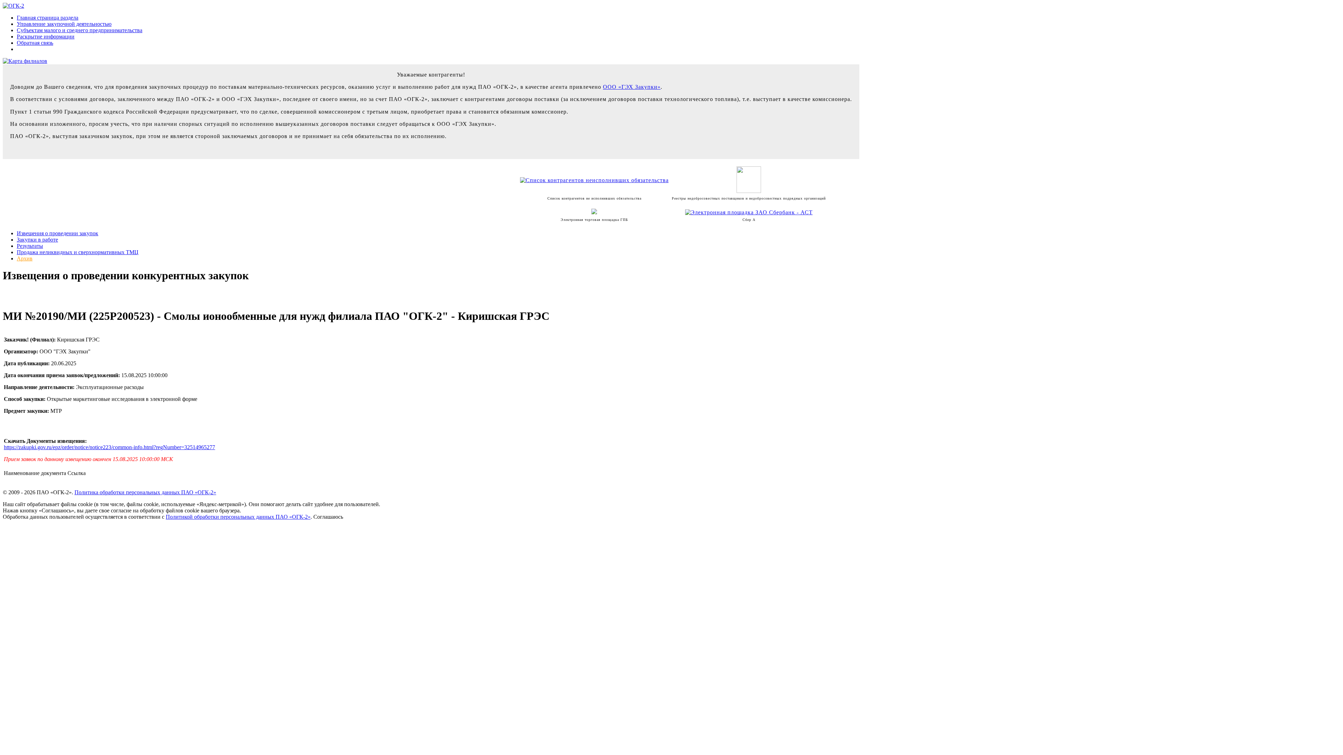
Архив (25, 258)
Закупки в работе (37, 240)
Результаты (30, 246)
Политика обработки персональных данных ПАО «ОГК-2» (145, 492)
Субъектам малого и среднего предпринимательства (79, 30)
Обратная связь (35, 43)
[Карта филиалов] (25, 61)
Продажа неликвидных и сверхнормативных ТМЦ (77, 252)
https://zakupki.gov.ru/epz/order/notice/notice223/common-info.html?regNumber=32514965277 (109, 447)
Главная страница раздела (47, 18)
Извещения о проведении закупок (57, 233)
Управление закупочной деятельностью (64, 24)
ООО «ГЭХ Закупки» (632, 87)
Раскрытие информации (45, 36)
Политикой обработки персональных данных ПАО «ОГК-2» (238, 517)
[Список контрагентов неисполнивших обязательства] (594, 180)
